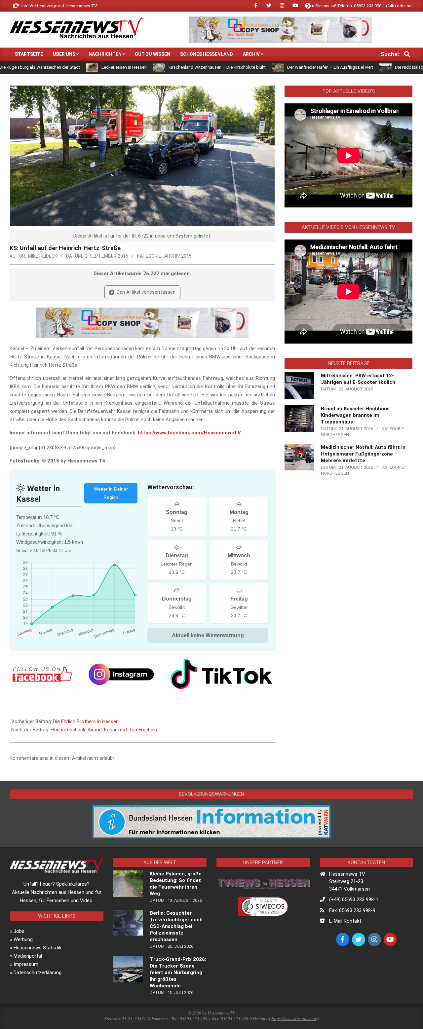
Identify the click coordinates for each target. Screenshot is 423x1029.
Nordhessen (335, 434)
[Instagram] (121, 674)
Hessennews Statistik (37, 948)
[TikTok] (221, 674)
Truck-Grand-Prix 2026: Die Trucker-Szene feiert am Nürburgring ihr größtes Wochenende (178, 972)
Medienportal (28, 956)
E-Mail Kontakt (345, 921)
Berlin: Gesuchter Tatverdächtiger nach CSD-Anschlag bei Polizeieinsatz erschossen (176, 926)
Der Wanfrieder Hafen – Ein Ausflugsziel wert (295, 67)
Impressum (26, 964)
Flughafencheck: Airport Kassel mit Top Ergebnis (104, 730)
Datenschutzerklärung (37, 972)
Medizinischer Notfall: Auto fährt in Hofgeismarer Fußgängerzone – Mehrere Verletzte (363, 453)
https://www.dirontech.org (295, 1018)
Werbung (23, 939)
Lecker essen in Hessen (89, 67)
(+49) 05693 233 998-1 (353, 899)
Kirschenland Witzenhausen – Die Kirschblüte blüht (182, 67)
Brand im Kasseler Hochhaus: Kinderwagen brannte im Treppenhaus (356, 415)
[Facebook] (42, 674)
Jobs (19, 931)
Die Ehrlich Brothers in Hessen (86, 721)
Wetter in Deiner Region (111, 493)
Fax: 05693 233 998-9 (352, 910)
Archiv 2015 (178, 256)
